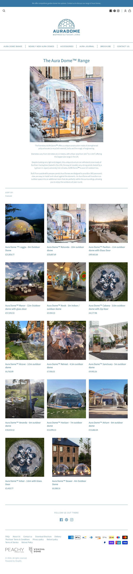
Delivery (58, 536)
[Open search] (4, 11)
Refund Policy (27, 542)
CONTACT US (123, 46)
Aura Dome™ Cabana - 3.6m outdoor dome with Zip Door (107, 307)
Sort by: (9, 192)
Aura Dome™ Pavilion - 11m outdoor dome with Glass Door (107, 249)
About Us (16, 536)
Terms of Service (11, 542)
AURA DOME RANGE (13, 46)
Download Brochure (43, 536)
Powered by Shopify (13, 561)
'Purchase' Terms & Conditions (17, 539)
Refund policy (52, 539)
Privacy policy (38, 539)
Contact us (27, 536)
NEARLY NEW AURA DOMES (41, 46)
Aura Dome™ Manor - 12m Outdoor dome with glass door (22, 307)
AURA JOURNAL (87, 46)
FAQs (7, 536)
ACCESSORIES (66, 46)
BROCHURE (106, 46)
